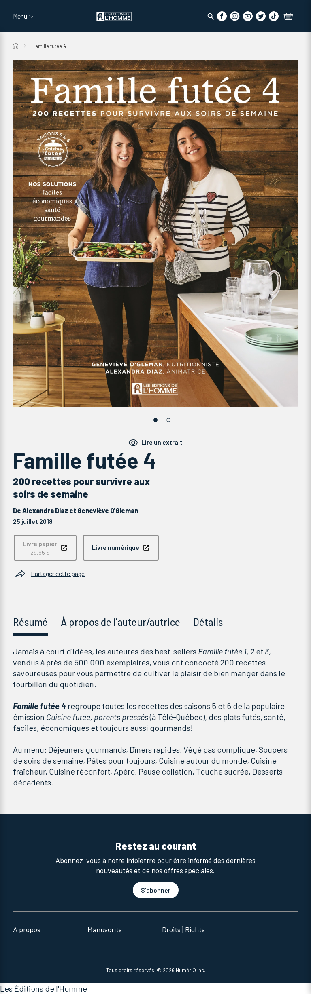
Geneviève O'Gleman (107, 510)
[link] (45, 548)
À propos (26, 929)
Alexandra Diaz (45, 510)
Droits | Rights (183, 929)
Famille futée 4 (49, 46)
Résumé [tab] (30, 622)
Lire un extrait (162, 442)
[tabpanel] (155, 717)
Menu (20, 16)
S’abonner (155, 890)
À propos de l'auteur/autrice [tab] (120, 622)
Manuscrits (104, 929)
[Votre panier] (288, 17)
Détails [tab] (208, 622)
